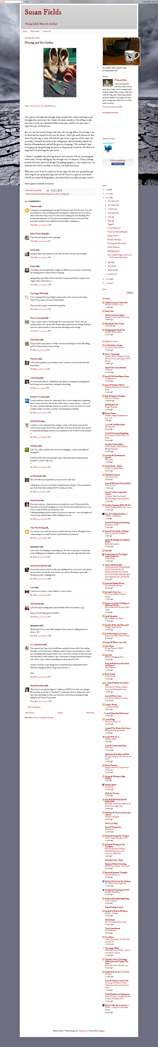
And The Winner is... (113, 875)
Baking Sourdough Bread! (115, 730)
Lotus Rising (110, 719)
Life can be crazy (111, 477)
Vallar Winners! (113, 247)
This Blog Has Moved (113, 585)
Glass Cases (109, 311)
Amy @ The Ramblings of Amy (117, 376)
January (111, 274)
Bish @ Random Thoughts (115, 396)
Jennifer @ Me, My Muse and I (117, 625)
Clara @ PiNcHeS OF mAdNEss (118, 483)
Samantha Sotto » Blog (114, 860)
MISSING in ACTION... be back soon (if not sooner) (117, 951)
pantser (52, 194)
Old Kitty (34, 446)
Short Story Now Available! (115, 533)
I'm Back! (108, 370)
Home (25, 31)
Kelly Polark (110, 674)
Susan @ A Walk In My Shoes (116, 911)
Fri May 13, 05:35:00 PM (40, 350)
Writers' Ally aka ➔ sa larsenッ (117, 1005)
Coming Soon (110, 378)
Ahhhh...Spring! (111, 913)
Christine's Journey (112, 475)
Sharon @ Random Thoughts (116, 872)
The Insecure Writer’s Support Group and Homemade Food (116, 688)
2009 (107, 283)
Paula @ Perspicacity (113, 827)
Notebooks (109, 787)
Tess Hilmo (109, 937)
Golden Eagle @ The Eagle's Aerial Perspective (116, 555)
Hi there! (108, 974)
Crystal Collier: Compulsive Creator (116, 493)
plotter (57, 194)
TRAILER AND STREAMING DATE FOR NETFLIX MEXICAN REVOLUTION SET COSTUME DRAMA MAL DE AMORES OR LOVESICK (118, 572)
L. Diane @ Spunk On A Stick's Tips (117, 684)
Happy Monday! (111, 407)
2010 (107, 279)
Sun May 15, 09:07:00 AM (40, 635)
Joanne (33, 266)
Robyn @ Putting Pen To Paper (117, 836)
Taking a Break (110, 739)
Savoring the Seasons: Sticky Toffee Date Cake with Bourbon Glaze (117, 985)
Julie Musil (109, 646)
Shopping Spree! (113, 251)
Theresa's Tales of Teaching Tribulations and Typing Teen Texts (116, 961)
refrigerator (65, 194)
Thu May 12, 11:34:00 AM (40, 257)
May (110, 221)
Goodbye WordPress (112, 892)
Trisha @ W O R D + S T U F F (117, 972)
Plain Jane (34, 359)
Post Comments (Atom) (44, 717)
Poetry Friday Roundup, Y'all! (116, 838)
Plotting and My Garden (116, 243)
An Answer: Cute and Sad (114, 347)
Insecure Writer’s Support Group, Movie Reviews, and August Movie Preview (117, 358)
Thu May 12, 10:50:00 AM (40, 225)
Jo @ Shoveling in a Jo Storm (116, 633)
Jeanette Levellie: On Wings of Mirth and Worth (117, 604)
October (111, 209)
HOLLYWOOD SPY (113, 565)
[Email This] (52, 190)
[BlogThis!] (54, 190)
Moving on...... (111, 829)
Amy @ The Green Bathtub (115, 367)
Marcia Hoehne (111, 765)
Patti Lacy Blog (111, 823)
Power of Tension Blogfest (117, 232)
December (112, 201)
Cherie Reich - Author (113, 466)
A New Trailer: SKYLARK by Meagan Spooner (116, 447)
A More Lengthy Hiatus (114, 468)
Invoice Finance (111, 901)
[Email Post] (47, 190)
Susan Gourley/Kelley (38, 565)
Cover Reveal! (110, 676)
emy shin (108, 550)
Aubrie (33, 250)
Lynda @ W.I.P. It (112, 737)
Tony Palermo (110, 667)
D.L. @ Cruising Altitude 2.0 (116, 514)
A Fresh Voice (110, 485)
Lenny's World (111, 704)
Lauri (32, 587)
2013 (107, 189)
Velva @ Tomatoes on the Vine (116, 980)
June (110, 217)
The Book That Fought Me (115, 883)
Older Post (90, 712)
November (112, 205)
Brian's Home (110, 413)
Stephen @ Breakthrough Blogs (117, 898)
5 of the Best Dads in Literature (116, 698)
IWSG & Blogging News (114, 657)
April (110, 262)
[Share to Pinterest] (61, 190)
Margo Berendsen (37, 685)
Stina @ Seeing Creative (114, 907)
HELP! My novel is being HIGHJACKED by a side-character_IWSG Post (115, 851)
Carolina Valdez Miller (114, 444)
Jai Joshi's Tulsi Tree (113, 592)
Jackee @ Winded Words (114, 583)
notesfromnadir (36, 476)
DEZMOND (35, 421)
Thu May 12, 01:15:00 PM (40, 331)
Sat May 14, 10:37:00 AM (40, 491)
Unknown (34, 206)
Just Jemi (108, 655)
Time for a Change (112, 398)
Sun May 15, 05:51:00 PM (40, 677)
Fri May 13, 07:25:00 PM (40, 369)
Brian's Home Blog (37, 233)
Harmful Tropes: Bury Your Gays (117, 317)
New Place (109, 748)
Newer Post (29, 712)
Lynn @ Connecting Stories (115, 745)
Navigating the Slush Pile (115, 330)
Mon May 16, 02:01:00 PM (41, 701)
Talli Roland (35, 603)
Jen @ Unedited (111, 616)
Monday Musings (114, 239)
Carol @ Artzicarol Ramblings (116, 433)
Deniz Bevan (35, 500)
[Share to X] (56, 190)
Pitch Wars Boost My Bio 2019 (116, 965)
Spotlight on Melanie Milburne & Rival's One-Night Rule (118, 805)
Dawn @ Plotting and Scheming (117, 522)
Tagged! (110, 224)
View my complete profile (112, 107)
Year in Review (110, 930)
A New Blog (109, 558)
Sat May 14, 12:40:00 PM (40, 519)
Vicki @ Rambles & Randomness (117, 994)
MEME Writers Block (113, 332)
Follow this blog (117, 163)
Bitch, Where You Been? (114, 618)
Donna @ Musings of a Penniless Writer (117, 541)
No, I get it (109, 459)
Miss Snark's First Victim (114, 323)
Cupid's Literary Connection (116, 302)
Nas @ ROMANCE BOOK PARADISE (116, 800)
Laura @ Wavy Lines (113, 696)
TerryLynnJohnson (112, 928)
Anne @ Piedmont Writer (115, 385)
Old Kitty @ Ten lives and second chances (118, 813)
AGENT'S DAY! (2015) (114, 305)
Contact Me (47, 31)
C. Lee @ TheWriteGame (115, 424)
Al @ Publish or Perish (113, 345)
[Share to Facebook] (59, 190)
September (112, 213)
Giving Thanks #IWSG (114, 648)
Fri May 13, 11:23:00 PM (39, 388)
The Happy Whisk (37, 293)
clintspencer (83, 1031)
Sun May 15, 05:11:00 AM (40, 617)
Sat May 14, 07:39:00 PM (40, 595)
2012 (107, 193)
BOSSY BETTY (111, 405)
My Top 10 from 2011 (113, 721)
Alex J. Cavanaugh (37, 318)
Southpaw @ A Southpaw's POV (117, 890)
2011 (107, 197)
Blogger (101, 1031)
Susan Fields (43, 12)
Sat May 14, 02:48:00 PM (40, 538)
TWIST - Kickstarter (113, 516)
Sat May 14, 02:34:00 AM (40, 412)
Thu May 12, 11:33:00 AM (40, 241)
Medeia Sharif (110, 784)
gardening (45, 194)
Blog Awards (35, 31)
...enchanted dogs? (112, 707)
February (111, 270)
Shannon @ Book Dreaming (115, 864)
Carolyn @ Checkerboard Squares (115, 456)
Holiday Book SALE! (113, 627)
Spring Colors (112, 235)
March (110, 266)
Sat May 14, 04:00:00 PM (40, 579)
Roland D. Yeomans (38, 397)
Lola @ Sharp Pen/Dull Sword (116, 713)
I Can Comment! (113, 228)
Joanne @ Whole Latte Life (115, 642)
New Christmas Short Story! (115, 922)
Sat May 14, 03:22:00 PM (40, 557)
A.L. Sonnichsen (36, 644)
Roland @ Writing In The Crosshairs (115, 845)
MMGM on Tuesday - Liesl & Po (117, 866)
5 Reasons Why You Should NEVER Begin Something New (117, 497)
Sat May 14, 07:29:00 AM (40, 467)
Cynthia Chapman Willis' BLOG (117, 505)
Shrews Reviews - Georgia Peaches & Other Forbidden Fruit (117, 997)
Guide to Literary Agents (114, 315)
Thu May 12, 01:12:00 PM (40, 309)
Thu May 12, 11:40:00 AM (40, 284)
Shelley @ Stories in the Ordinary (118, 881)
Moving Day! (110, 427)
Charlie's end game (112, 817)
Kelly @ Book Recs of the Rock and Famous (117, 664)
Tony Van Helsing (37, 527)
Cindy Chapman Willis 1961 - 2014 (118, 507)
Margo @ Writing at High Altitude (115, 777)
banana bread (35, 194)
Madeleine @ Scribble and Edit (117, 754)
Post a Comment (34, 707)
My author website (112, 525)
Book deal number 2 (112, 544)
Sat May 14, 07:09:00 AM (40, 437)
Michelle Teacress (112, 793)
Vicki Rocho (35, 339)
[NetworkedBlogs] (118, 160)
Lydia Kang (35, 378)
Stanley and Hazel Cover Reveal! (117, 636)
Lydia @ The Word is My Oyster (118, 728)
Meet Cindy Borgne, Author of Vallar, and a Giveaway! (119, 256)
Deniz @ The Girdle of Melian (117, 531)
